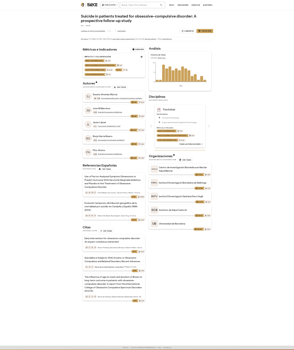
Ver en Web (204, 31)
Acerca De (195, 5)
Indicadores (183, 5)
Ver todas (185, 160)
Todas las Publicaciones (191, 144)
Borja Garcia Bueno (150, 39)
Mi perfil (208, 5)
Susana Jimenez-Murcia (127, 39)
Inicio (171, 5)
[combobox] (109, 5)
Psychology (169, 109)
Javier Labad (116, 39)
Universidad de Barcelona (172, 223)
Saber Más (138, 49)
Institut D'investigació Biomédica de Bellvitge (182, 182)
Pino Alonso (84, 39)
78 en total (162, 58)
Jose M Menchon (167, 39)
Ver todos (120, 87)
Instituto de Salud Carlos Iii (173, 210)
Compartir (187, 31)
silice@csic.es (167, 347)
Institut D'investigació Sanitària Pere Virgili (181, 196)
